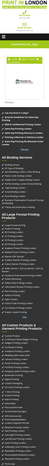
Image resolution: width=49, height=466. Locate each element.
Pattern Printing (12, 295)
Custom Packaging (13, 383)
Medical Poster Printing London (20, 252)
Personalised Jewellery (15, 419)
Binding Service (12, 164)
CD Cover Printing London (17, 387)
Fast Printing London (15, 431)
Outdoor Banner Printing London (20, 260)
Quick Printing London (15, 443)
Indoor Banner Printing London (20, 264)
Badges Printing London (16, 343)
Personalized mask (13, 407)
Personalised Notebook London (20, 455)
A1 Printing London (14, 236)
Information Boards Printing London (22, 287)
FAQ (24, 317)
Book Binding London (15, 196)
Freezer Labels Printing (16, 312)
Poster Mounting (13, 279)
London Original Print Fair (17, 423)
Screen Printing (12, 395)
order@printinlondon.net (24, 30)
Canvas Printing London (16, 359)
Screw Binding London (15, 191)
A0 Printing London (14, 232)
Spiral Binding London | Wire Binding (22, 171)
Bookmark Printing (14, 375)
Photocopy (10, 464)
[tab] (3, 37)
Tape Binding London (15, 187)
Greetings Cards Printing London (20, 447)
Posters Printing (12, 228)
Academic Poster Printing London (20, 248)
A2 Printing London (14, 240)
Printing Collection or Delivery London (24, 137)
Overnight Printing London (17, 435)
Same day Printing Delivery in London (23, 133)
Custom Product (12, 336)
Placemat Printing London (17, 459)
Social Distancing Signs (15, 411)
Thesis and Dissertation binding (20, 207)
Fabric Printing (12, 399)
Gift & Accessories (13, 416)
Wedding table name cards (17, 355)
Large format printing (15, 225)
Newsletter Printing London (18, 451)
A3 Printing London (14, 244)
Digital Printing (12, 379)
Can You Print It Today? (16, 113)
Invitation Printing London (17, 351)
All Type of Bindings (14, 168)
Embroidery (10, 403)
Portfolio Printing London (17, 367)
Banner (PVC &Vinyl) (14, 256)
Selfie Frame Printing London (18, 283)
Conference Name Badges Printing (21, 339)
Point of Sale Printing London (19, 303)
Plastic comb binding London (18, 175)
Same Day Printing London (18, 128)
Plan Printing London (15, 291)
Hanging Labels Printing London (20, 371)
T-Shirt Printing (12, 392)
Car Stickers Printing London (18, 308)
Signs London (11, 299)
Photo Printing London (16, 363)
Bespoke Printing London (17, 427)
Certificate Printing (13, 347)
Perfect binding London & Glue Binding (23, 183)
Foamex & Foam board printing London (23, 275)
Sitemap (24, 149)
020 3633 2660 (24, 18)
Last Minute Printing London (18, 439)
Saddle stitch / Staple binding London (22, 179)
